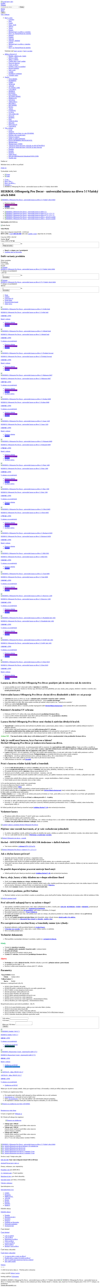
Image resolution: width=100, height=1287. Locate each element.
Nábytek (11, 39)
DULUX (11, 116)
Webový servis (15, 1273)
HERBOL (12, 91)
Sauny (10, 46)
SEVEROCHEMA (15, 96)
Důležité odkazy (6, 1212)
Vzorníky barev (13, 75)
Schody (11, 42)
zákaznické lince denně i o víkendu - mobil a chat (36, 919)
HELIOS (11, 123)
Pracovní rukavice (14, 63)
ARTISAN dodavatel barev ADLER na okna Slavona (25, 147)
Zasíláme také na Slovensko (13, 252)
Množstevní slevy (6, 1176)
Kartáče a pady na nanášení (17, 66)
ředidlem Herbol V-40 (43, 873)
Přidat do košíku (7, 245)
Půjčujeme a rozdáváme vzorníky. (40, 835)
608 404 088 (24, 156)
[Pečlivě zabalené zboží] (8, 898)
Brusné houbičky (14, 68)
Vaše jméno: (6, 1018)
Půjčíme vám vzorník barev (17, 135)
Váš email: (5, 1020)
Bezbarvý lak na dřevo (12, 1246)
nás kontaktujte (13, 1099)
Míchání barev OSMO (15, 144)
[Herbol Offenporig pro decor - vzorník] (13, 838)
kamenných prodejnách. (37, 908)
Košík (3, 3)
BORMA (11, 117)
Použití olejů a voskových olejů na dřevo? (17, 1258)
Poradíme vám (5, 1170)
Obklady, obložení (14, 40)
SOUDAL (12, 100)
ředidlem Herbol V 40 (40, 807)
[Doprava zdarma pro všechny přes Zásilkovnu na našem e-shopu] (13, 1120)
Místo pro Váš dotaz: (8, 1024)
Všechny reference (6, 1183)
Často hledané (5, 1232)
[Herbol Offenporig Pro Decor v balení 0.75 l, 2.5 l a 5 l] (18, 849)
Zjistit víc (4, 168)
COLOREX (12, 89)
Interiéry (11, 35)
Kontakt (11, 151)
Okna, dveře (12, 25)
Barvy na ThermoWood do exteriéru (20, 33)
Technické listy (9, 1226)
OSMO (11, 82)
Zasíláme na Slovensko (12, 1222)
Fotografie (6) (9, 298)
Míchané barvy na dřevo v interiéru (19, 44)
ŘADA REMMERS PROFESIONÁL (20, 140)
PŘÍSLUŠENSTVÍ (11, 54)
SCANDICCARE (14, 87)
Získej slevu (8, 304)
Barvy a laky (9, 18)
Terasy (11, 28)
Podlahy (11, 37)
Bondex (7, 1202)
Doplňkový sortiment (15, 73)
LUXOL (11, 112)
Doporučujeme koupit (11, 302)
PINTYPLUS (13, 124)
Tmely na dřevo (13, 65)
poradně (28, 759)
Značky (7, 77)
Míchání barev (13, 142)
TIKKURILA (13, 102)
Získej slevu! (13, 154)
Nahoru (3, 1265)
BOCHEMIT (13, 105)
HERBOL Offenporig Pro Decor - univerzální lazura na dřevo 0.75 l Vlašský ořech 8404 (28, 282)
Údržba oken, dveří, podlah (17, 61)
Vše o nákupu (5, 14)
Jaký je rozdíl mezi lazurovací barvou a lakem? (19, 1260)
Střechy (11, 26)
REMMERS (12, 80)
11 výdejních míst (6, 1173)
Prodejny (11, 152)
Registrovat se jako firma (8, 1110)
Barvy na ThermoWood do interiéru (20, 47)
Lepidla (11, 72)
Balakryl (7, 1205)
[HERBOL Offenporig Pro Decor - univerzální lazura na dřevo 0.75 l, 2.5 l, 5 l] (13, 1148)
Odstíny (7, 297)
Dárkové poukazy (14, 137)
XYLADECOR (14, 114)
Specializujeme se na (7, 1189)
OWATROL (12, 126)
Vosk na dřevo (9, 1244)
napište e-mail (32, 234)
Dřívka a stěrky (13, 58)
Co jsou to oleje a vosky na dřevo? (15, 1256)
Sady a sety (12, 70)
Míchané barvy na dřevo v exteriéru (20, 32)
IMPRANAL (9, 1196)
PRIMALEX (13, 98)
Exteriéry (11, 19)
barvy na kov (18, 51)
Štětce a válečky (14, 59)
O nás (10, 130)
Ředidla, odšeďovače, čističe (17, 56)
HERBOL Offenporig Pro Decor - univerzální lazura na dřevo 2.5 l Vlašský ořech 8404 (28, 269)
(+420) (15, 234)
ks (21, 243)
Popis (6, 295)
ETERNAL (12, 110)
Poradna (11, 149)
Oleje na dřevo (9, 1241)
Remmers (8, 1195)
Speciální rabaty (6, 1180)
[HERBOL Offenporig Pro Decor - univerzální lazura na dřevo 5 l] (19, 1146)
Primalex (7, 1203)
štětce (20, 787)
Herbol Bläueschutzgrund (53, 706)
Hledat (3, 9)
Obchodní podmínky (11, 1224)
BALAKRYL (13, 95)
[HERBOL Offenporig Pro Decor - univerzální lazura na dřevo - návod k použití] (17, 1151)
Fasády (11, 23)
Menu (2, 11)
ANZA (11, 109)
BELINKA (12, 103)
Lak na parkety (9, 1236)
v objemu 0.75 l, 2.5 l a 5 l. (26, 846)
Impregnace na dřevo (11, 1239)
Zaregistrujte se (9, 1097)
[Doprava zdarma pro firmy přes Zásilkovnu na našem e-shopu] (15, 1104)
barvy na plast (28, 51)
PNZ (10, 119)
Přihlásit (3, 5)
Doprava (11, 131)
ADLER (11, 86)
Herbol (7, 1200)
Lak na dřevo (9, 1237)
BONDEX (12, 93)
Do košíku (6, 277)
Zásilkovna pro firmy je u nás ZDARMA (21, 133)
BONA (11, 107)
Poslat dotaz (8, 300)
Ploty (10, 21)
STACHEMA (13, 79)
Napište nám (12, 158)
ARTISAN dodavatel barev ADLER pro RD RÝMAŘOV (27, 145)
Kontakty (7, 1219)
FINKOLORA (13, 121)
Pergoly (11, 30)
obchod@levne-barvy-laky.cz (10, 1163)
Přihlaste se (18, 1114)
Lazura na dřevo (10, 1243)
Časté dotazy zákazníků (8, 1253)
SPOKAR (12, 84)
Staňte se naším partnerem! (17, 138)
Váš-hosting (15, 1276)
